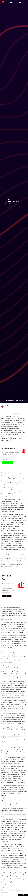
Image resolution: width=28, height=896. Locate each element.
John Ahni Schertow (8, 405)
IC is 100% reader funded (15, 2)
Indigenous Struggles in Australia (16, 400)
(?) (22, 2)
